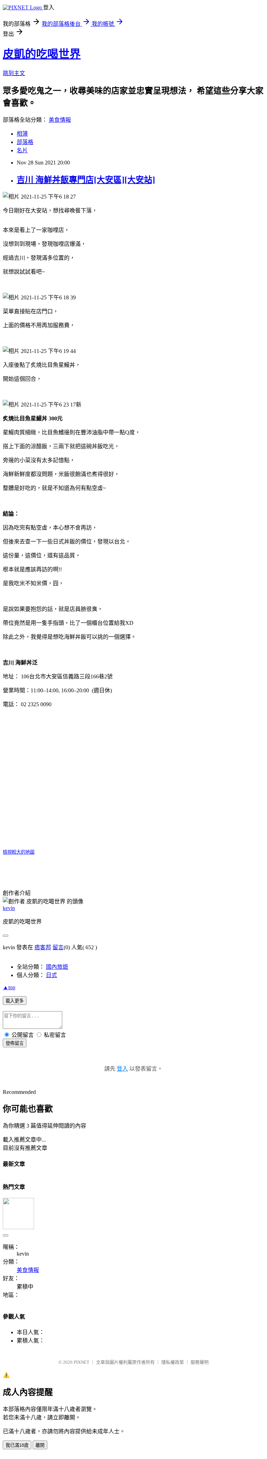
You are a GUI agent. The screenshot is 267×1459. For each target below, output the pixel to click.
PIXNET (81, 1362)
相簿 (22, 134)
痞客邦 (42, 947)
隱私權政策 (172, 1362)
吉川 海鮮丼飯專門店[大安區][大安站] (86, 179)
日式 (51, 975)
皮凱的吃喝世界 (42, 54)
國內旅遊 (57, 967)
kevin (9, 908)
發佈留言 (15, 1043)
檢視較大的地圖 (18, 852)
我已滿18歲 (17, 1445)
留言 (58, 947)
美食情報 (60, 120)
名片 (22, 150)
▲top (9, 987)
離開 (39, 1445)
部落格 (25, 142)
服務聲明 (200, 1362)
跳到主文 (14, 73)
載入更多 (15, 1000)
